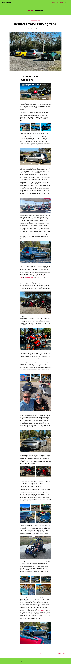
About (57, 2)
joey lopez (32, 28)
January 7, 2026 (40, 28)
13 (40, 653)
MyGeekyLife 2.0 (7, 2)
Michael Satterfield (29, 277)
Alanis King (23, 496)
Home (53, 2)
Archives (61, 2)
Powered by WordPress (22, 661)
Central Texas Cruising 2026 (35, 24)
